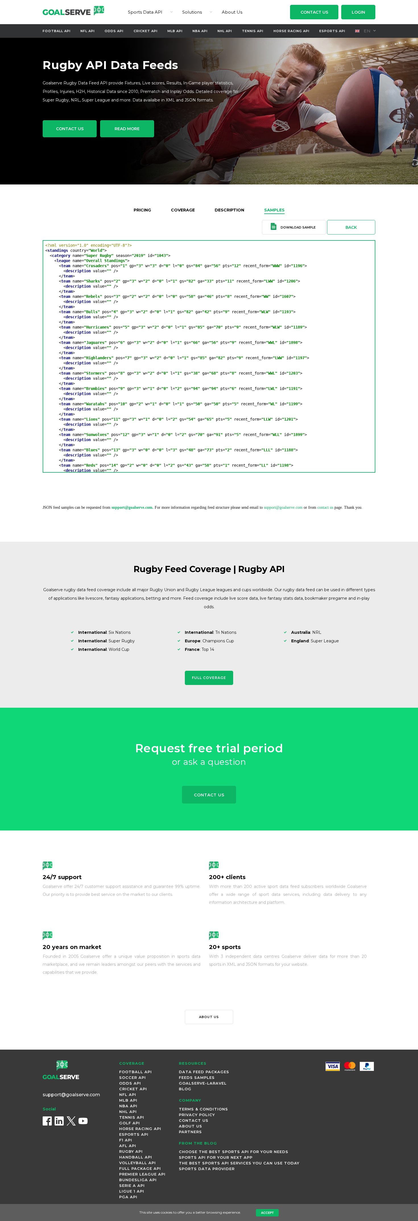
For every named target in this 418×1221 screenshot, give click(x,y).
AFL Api (127, 1145)
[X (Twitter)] (71, 1121)
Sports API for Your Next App (216, 1157)
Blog (185, 1089)
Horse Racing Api (291, 31)
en (366, 31)
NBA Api (200, 31)
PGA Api (128, 1197)
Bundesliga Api (138, 1180)
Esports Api (332, 31)
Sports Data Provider (207, 1168)
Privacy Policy (197, 1114)
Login (358, 12)
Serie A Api (132, 1185)
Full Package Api (140, 1168)
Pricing (142, 210)
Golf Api (129, 1123)
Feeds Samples (197, 1077)
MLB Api (175, 31)
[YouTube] (83, 1121)
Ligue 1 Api (131, 1191)
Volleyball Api (137, 1162)
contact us (325, 507)
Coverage (183, 210)
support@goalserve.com (283, 507)
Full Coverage (209, 678)
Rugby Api (131, 1151)
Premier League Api (142, 1174)
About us (209, 1017)
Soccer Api (132, 1077)
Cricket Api (146, 31)
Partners (190, 1131)
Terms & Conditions (203, 1109)
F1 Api (125, 1140)
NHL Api (225, 31)
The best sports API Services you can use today (239, 1163)
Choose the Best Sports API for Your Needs (233, 1151)
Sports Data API (145, 12)
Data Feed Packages (204, 1072)
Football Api (57, 31)
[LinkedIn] (59, 1121)
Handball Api (135, 1157)
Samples (274, 210)
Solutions (192, 12)
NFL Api (87, 31)
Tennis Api (252, 31)
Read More (127, 128)
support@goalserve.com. (132, 507)
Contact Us (314, 12)
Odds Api (114, 31)
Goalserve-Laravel (203, 1083)
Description (229, 210)
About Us (232, 12)
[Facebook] (47, 1121)
